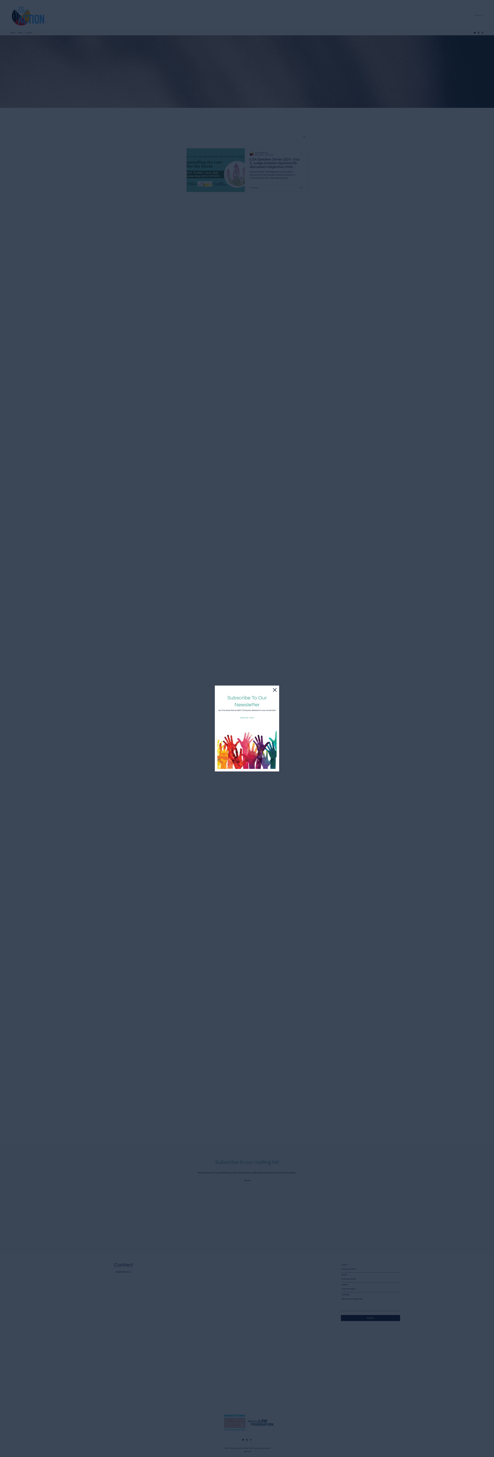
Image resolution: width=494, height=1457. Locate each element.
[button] (275, 690)
